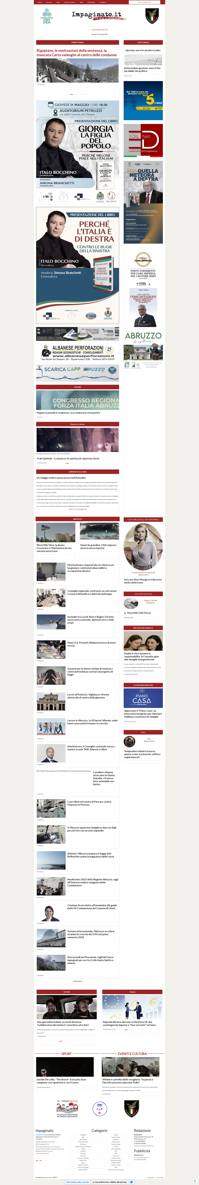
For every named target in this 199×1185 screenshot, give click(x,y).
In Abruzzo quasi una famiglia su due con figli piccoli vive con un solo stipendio (91, 829)
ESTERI (67, 992)
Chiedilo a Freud (116, 1158)
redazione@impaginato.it (99, 30)
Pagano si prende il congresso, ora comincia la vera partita (68, 412)
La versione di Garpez (83, 1158)
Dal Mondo (91, 2)
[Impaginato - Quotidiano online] (99, 16)
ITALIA (132, 992)
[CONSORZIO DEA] (47, 16)
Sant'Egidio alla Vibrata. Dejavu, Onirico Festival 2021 (53, 454)
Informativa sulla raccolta (77, 1182)
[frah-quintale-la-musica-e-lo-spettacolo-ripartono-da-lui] (78, 440)
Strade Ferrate (116, 1141)
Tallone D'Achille (143, 594)
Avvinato (116, 1146)
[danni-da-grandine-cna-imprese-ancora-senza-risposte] (99, 532)
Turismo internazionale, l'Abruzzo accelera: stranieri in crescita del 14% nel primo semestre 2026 (91, 934)
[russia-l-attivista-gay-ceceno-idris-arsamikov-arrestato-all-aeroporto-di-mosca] (67, 1007)
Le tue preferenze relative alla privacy (110, 1182)
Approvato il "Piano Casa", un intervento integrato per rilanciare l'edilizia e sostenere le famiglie (143, 713)
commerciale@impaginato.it (141, 1157)
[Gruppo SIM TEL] (77, 334)
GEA (116, 1151)
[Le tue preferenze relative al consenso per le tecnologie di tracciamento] (195, 1181)
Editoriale (116, 1139)
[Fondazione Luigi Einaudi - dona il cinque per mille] (143, 100)
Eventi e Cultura (116, 1137)
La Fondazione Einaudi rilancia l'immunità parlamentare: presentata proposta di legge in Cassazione (128, 1024)
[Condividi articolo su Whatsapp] (116, 84)
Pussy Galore (144, 575)
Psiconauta (83, 1153)
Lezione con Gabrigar (83, 1167)
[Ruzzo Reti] (77, 373)
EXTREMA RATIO (115, 1162)
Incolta (83, 1148)
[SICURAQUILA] (132, 1109)
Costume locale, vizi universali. (143, 519)
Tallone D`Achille (150, 600)
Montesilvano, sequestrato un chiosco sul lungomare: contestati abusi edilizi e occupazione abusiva (90, 567)
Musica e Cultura (69, 2)
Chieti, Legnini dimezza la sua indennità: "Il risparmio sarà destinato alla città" (71, 52)
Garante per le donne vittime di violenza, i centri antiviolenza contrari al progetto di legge (90, 671)
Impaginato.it (40, 1135)
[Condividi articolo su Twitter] (112, 84)
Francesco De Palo (83, 1141)
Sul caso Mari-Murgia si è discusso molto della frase (143, 581)
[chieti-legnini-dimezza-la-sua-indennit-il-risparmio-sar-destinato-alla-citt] (78, 70)
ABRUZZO (83, 1135)
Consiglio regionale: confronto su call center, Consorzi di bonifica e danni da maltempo (92, 592)
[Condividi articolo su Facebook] (114, 84)
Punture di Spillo (116, 1144)
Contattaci (102, 2)
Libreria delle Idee (78, 472)
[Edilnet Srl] (143, 140)
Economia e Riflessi (143, 685)
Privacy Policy (150, 1177)
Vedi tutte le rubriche (77, 509)
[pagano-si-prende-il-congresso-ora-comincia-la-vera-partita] (77, 400)
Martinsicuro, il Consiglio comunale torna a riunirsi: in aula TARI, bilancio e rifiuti (91, 748)
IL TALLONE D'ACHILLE (137, 612)
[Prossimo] (102, 1119)
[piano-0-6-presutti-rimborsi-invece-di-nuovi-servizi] (51, 649)
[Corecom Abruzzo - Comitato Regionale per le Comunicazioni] (143, 350)
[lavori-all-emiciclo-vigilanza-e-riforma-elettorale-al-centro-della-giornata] (51, 701)
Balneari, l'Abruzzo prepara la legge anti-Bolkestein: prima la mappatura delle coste (90, 855)
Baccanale (83, 1155)
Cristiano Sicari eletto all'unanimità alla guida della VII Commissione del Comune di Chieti (92, 907)
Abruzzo (49, 2)
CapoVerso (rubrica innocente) (83, 1146)
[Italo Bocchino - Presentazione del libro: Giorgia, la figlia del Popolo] (77, 152)
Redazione (41, 84)
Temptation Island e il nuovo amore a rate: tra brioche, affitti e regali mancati (142, 754)
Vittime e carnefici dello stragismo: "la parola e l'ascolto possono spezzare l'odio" (127, 1081)
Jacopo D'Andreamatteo (131, 674)
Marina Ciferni (149, 741)
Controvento (116, 1155)
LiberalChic (151, 603)
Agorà (77, 387)
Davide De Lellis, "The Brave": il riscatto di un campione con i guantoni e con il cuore (61, 1081)
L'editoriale (143, 42)
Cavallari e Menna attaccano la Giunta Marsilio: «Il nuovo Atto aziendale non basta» (104, 778)
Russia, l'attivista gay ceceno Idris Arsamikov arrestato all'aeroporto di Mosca (61, 1023)
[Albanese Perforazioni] (77, 353)
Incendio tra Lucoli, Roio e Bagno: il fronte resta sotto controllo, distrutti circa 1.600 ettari (90, 619)
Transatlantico (83, 1139)
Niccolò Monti (42, 1033)
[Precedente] (97, 1119)
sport (67, 1054)
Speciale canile (128, 617)
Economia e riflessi (83, 1165)
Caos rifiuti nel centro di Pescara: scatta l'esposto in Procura (89, 803)
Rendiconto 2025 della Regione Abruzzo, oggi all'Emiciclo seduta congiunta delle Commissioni (92, 882)
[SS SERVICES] (99, 1109)
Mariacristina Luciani (130, 721)
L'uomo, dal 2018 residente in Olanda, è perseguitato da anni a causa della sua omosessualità (66, 1029)
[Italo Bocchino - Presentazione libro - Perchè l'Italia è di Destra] (77, 265)
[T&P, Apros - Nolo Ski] (67, 1109)
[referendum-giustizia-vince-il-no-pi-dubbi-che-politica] (143, 55)
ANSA (115, 1153)
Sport (58, 2)
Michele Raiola (43, 462)
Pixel (143, 732)
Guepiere (83, 1151)
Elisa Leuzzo (128, 75)
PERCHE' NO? (83, 1160)
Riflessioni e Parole (143, 628)
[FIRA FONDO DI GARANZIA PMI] (143, 268)
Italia (81, 2)
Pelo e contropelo (115, 1148)
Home (40, 2)
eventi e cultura (132, 1054)
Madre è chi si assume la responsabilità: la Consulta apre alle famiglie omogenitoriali (141, 656)
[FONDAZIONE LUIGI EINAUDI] (152, 16)
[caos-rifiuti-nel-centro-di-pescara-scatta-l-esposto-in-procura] (51, 808)
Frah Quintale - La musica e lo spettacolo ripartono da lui (68, 458)
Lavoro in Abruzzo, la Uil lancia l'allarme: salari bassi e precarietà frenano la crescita (92, 722)
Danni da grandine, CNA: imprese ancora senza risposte (98, 546)
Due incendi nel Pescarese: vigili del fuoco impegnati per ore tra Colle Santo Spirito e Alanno (90, 960)
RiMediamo (83, 1144)
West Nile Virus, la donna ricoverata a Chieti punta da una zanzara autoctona (54, 548)
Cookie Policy (160, 1177)
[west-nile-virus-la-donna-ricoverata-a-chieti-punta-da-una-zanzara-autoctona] (55, 532)
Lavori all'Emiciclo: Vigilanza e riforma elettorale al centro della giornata (88, 696)
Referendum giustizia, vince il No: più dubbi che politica (142, 70)
